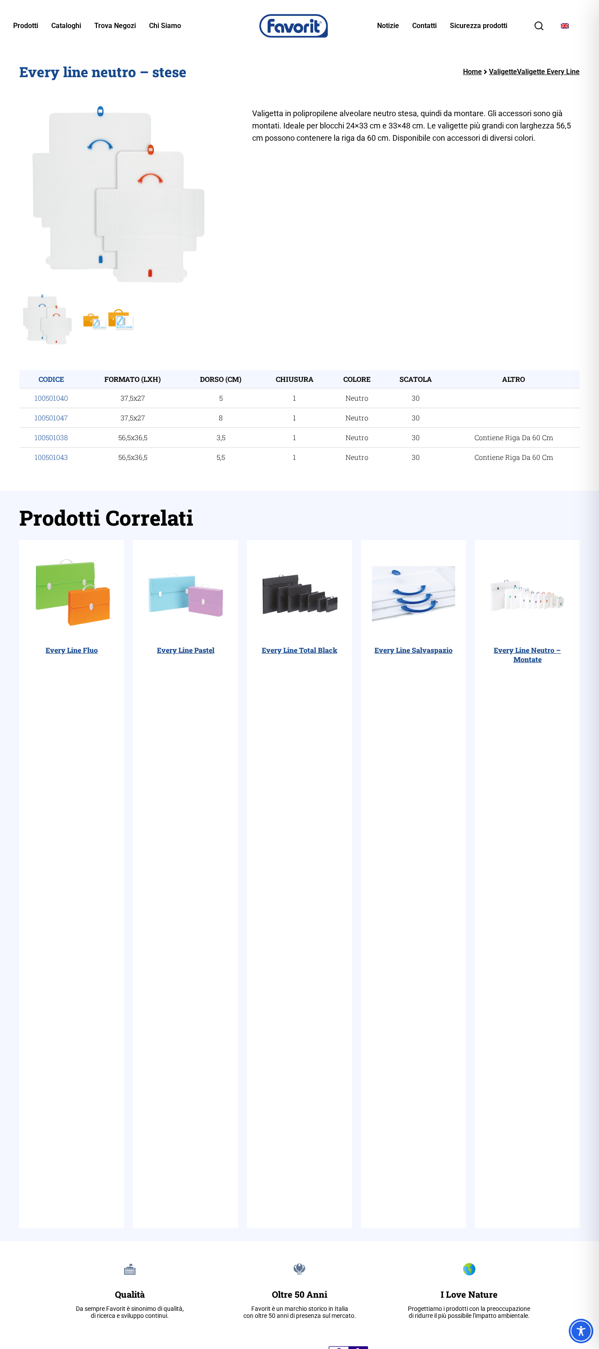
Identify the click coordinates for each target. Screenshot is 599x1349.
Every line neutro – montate (527, 654)
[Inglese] (564, 26)
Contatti (424, 25)
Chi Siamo (165, 25)
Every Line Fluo (72, 650)
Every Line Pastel (185, 650)
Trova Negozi (115, 25)
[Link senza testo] (539, 29)
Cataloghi (66, 25)
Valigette (503, 72)
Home (472, 72)
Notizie (388, 25)
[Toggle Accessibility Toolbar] (581, 1331)
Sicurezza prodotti (478, 25)
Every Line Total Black (299, 650)
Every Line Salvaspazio (413, 650)
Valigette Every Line (548, 72)
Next (243, 196)
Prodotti (25, 25)
